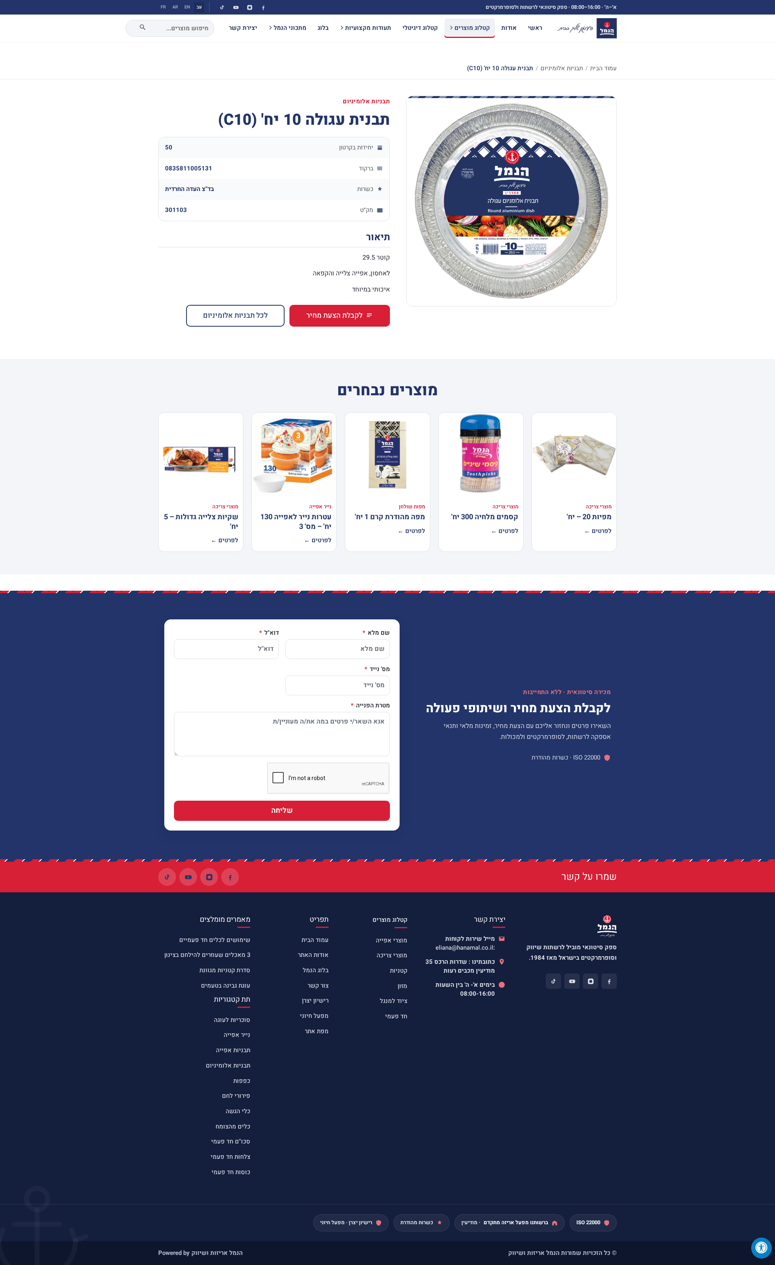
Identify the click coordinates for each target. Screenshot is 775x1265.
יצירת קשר (243, 27)
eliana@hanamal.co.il (464, 947)
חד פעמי (396, 1016)
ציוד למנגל (393, 1000)
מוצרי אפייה (391, 940)
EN (187, 7)
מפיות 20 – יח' (589, 517)
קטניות (398, 970)
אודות (509, 27)
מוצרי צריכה (392, 955)
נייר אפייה (237, 1034)
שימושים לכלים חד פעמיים (214, 940)
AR (175, 7)
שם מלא (378, 633)
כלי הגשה (238, 1111)
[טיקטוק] (222, 7)
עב (199, 7)
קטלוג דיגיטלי (420, 27)
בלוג (323, 27)
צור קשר (318, 985)
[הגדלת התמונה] (511, 201)
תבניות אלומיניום (561, 68)
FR (163, 7)
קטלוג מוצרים (472, 27)
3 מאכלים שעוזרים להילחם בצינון (207, 954)
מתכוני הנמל (290, 27)
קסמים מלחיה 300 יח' (484, 517)
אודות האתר (313, 954)
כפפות (241, 1080)
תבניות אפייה (233, 1050)
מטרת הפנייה (372, 706)
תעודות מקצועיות (368, 27)
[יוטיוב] (236, 7)
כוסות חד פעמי (231, 1172)
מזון (402, 986)
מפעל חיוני (314, 1015)
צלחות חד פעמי (230, 1156)
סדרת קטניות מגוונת (224, 970)
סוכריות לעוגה (232, 1019)
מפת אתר (317, 1031)
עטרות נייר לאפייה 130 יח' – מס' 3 (295, 522)
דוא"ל (271, 633)
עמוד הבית (603, 68)
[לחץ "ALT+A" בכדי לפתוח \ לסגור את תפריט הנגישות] (761, 1248)
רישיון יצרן (315, 1000)
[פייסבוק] (263, 7)
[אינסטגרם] (249, 7)
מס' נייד (379, 669)
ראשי (535, 27)
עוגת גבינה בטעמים (225, 985)
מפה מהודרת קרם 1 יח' (390, 517)
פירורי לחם (236, 1095)
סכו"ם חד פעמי (230, 1141)
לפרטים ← (598, 531)
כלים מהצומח (233, 1126)
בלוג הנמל (316, 970)
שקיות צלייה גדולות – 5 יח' (201, 522)
